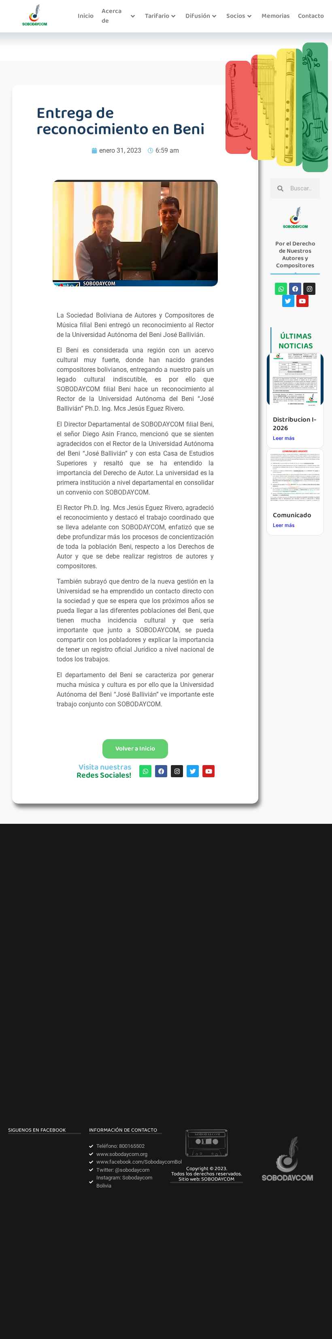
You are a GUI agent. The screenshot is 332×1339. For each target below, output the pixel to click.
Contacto (311, 16)
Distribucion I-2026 (294, 423)
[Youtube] (208, 771)
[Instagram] (177, 771)
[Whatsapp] (145, 771)
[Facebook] (161, 771)
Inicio (86, 16)
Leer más (283, 438)
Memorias (276, 16)
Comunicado (292, 515)
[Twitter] (193, 771)
